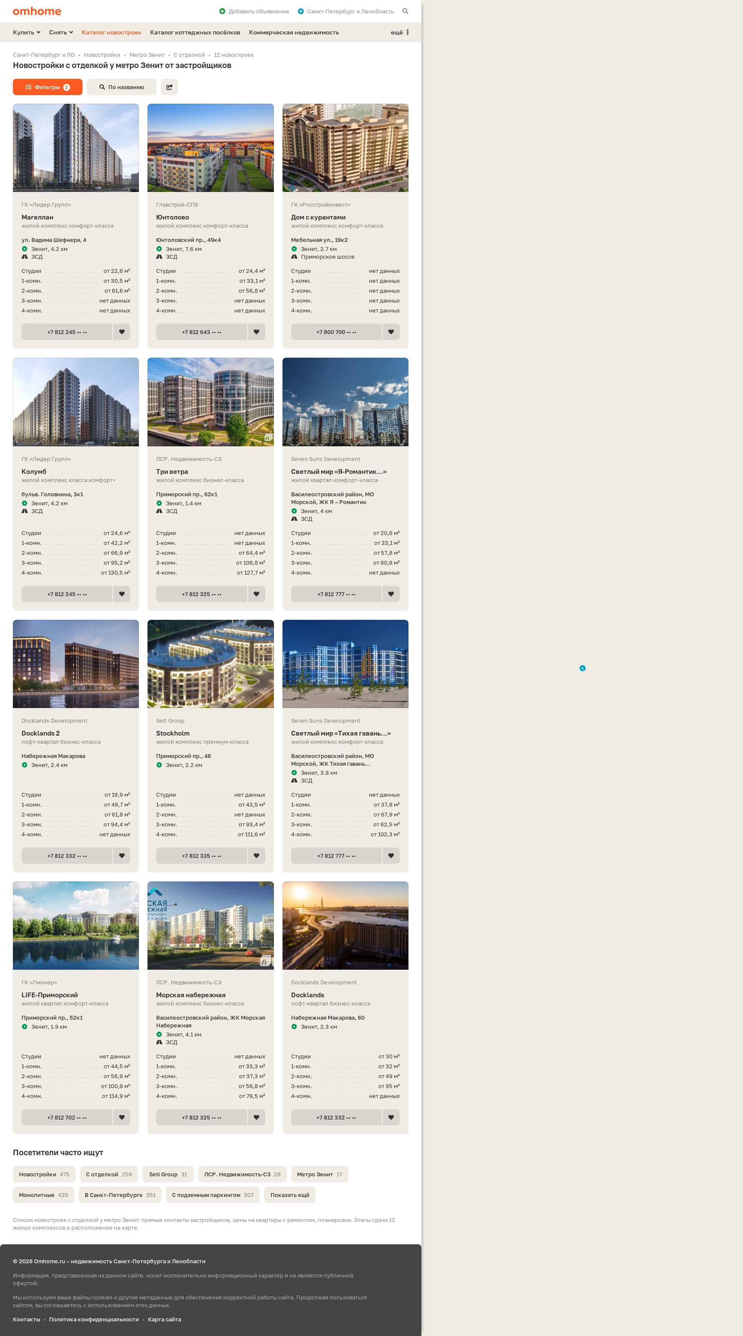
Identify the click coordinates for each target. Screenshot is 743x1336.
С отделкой (109, 1174)
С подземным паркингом (213, 1194)
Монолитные (43, 1194)
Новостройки (44, 1174)
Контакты (26, 1319)
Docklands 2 (40, 733)
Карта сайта (164, 1319)
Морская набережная (191, 995)
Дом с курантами (318, 217)
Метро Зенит (319, 1174)
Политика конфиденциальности (94, 1319)
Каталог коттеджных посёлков (195, 32)
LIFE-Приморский (49, 995)
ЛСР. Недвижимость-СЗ (242, 1174)
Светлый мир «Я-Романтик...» (339, 471)
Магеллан (37, 217)
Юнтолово (172, 217)
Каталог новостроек (111, 32)
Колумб (33, 471)
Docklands (307, 995)
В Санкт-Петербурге (120, 1194)
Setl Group (168, 1174)
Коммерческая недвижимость (294, 32)
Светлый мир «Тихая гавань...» (341, 733)
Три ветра (172, 471)
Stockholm (173, 733)
